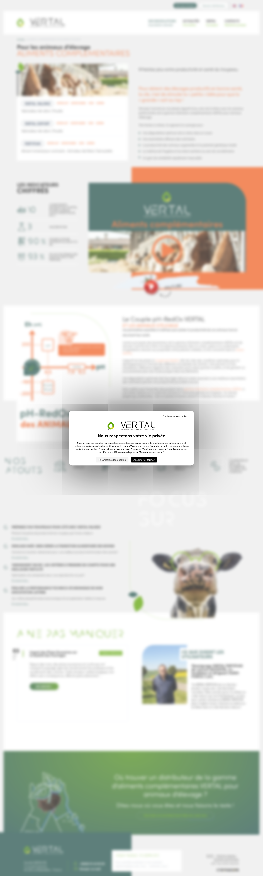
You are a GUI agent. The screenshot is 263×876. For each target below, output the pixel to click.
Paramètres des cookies (112, 459)
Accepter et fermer (144, 459)
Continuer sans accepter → (176, 416)
